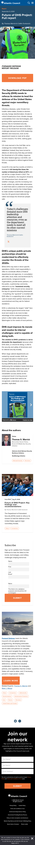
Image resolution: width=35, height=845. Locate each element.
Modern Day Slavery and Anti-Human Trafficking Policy (17, 821)
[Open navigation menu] (32, 3)
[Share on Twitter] (8, 242)
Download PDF (17, 77)
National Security (17, 460)
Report (4, 9)
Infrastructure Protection (21, 696)
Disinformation (7, 696)
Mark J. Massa (7, 688)
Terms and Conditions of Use (14, 778)
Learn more (10, 680)
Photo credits (24, 824)
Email (10, 574)
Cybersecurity (23, 693)
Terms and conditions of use (17, 808)
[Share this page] (19, 721)
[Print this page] (15, 721)
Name (10, 561)
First (9, 567)
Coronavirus (14, 528)
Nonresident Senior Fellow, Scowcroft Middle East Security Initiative (21, 444)
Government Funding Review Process (17, 815)
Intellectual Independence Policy (17, 811)
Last (9, 572)
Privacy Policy (13, 805)
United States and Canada (10, 703)
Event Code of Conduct (13, 824)
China (7, 528)
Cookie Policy (22, 805)
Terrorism (27, 460)
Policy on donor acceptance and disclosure (17, 818)
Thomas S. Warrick (21, 439)
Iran (4, 700)
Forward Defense (8, 638)
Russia (10, 700)
